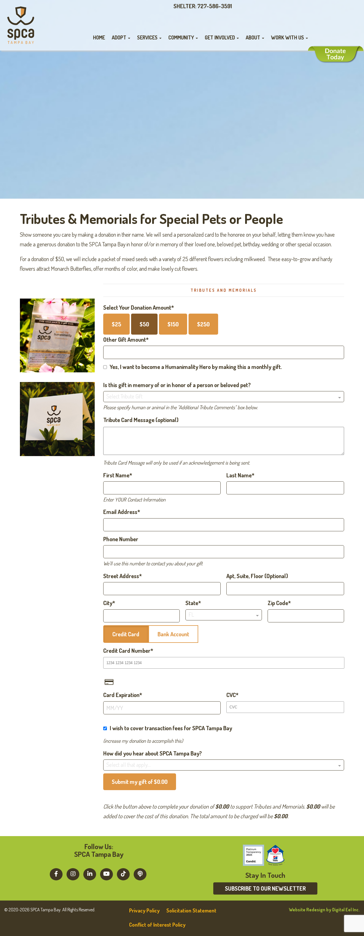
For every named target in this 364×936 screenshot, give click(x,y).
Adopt (119, 37)
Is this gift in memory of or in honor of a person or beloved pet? (177, 385)
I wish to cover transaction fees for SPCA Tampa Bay (171, 728)
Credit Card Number (126, 650)
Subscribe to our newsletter (265, 888)
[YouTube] (106, 873)
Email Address (120, 511)
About (253, 37)
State (191, 602)
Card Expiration (121, 694)
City (107, 602)
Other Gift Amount (124, 339)
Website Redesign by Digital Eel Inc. (324, 909)
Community (181, 37)
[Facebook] (56, 873)
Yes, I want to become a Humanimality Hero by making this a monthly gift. (196, 366)
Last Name (239, 475)
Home (99, 37)
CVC (231, 694)
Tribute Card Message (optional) (141, 419)
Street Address (121, 576)
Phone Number (120, 539)
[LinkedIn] (89, 873)
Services (148, 37)
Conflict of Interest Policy (157, 925)
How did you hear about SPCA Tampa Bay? (152, 753)
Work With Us (288, 37)
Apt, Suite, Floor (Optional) (257, 576)
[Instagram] (73, 873)
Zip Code (278, 602)
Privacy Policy (144, 910)
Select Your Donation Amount (137, 307)
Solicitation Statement (191, 910)
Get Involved (220, 37)
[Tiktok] (123, 873)
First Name (116, 475)
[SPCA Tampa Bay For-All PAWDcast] (140, 873)
